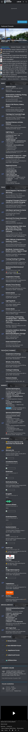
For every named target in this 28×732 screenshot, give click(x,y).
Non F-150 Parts (11, 406)
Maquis (19, 91)
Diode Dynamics (11, 517)
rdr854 (18, 671)
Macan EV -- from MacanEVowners (11, 616)
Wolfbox (8, 596)
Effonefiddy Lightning (13, 674)
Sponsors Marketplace (13, 412)
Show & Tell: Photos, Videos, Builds (15, 105)
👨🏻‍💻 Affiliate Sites (11, 660)
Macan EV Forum (11, 149)
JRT (23, 381)
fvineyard (15, 305)
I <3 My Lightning (17, 273)
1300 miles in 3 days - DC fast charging (15, 117)
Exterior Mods (10, 293)
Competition (6, 637)
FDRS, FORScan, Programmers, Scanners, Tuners (16, 240)
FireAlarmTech (17, 691)
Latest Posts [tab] (5, 47)
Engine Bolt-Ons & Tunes (13, 418)
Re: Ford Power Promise (12, 100)
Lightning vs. (10, 132)
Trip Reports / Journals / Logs (15, 114)
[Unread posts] (23, 2)
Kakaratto (17, 183)
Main (3, 83)
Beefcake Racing (11, 482)
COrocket (21, 674)
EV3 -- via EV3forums (13, 614)
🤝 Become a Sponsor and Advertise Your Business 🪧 (14, 442)
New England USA (12, 171)
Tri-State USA (11, 173)
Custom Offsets (11, 504)
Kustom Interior (11, 527)
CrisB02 (14, 672)
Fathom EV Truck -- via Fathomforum (13, 136)
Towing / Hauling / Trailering (15, 259)
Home (6, 730)
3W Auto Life (10, 450)
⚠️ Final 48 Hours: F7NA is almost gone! (15, 563)
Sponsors (5, 438)
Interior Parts (21, 393)
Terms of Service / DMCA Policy (8, 728)
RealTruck (9, 548)
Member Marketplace (13, 389)
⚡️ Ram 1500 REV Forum (13, 646)
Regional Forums (11, 165)
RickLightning (19, 111)
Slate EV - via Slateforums (14, 613)
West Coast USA (21, 177)
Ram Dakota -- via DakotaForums (15, 142)
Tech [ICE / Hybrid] (8, 350)
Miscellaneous (10, 404)
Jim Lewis (19, 207)
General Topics (11, 87)
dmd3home (20, 223)
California (10, 178)
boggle (16, 313)
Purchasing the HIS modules (13, 213)
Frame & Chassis (11, 378)
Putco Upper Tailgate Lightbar (13, 304)
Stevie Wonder (16, 346)
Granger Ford (21, 264)
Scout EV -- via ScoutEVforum (15, 145)
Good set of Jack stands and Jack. (14, 345)
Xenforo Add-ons (8, 721)
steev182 (15, 297)
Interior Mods (10, 309)
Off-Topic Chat (11, 628)
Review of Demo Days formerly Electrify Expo (17, 127)
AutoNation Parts (11, 462)
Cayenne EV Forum (12, 148)
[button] (2, 1)
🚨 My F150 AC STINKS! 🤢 (12, 272)
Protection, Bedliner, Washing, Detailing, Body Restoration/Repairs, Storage (16, 331)
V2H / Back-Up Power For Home (16, 210)
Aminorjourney (15, 486)
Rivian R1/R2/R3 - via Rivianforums (16, 141)
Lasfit (8, 535)
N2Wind (20, 101)
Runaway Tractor (17, 633)
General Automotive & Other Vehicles (15, 609)
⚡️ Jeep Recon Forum (13, 650)
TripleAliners (10, 584)
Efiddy (11, 675)
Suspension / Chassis (13, 277)
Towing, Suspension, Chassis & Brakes (14, 399)
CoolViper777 (16, 366)
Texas (16, 178)
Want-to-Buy (20, 404)
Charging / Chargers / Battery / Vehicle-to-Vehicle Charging (16, 201)
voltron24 (14, 327)
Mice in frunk (9, 90)
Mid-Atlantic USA (12, 174)
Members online (8, 668)
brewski (19, 281)
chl (13, 215)
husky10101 (19, 409)
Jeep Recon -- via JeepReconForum (11, 138)
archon (22, 671)
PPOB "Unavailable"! (11, 221)
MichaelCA (4, 674)
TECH (3, 187)
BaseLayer (9, 471)
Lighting (9, 397)
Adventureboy (21, 246)
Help (2, 730)
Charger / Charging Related (15, 396)
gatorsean (13, 671)
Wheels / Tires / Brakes (13, 285)
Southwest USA (11, 177)
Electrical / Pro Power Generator (16, 218)
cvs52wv (8, 671)
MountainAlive (16, 358)
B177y (18, 119)
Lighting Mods (10, 301)
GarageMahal (16, 574)
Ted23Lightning (20, 236)
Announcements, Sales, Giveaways (13, 416)
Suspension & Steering (13, 354)
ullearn (16, 256)
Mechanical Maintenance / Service (15, 268)
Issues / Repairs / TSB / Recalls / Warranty (16, 191)
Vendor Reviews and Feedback (15, 430)
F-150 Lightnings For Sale (14, 392)
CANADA (9, 180)
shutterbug (19, 672)
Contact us (9, 726)
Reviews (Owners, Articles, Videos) (14, 123)
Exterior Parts (11, 393)
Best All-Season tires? (11, 182)
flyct (16, 338)
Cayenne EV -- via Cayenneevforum (11, 619)
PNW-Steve (17, 675)
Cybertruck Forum (11, 146)
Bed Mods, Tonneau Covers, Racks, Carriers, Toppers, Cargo (16, 250)
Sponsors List (10, 431)
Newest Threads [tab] (16, 47)
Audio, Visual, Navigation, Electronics (13, 402)
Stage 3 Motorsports (12, 570)
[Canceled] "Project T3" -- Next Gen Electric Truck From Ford (16, 156)
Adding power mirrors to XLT (13, 296)
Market (4, 385)
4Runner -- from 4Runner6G (15, 621)
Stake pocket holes (10, 381)
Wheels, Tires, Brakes (13, 362)
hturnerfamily (16, 374)
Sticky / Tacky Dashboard (12, 337)
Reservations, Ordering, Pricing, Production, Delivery (16, 95)
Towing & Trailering (12, 370)
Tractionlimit (20, 289)
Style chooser (4, 724)
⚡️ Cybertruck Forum (13, 655)
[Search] (26, 2)
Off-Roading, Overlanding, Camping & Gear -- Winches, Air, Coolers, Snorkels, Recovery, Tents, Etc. (16, 319)
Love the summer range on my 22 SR (15, 109)
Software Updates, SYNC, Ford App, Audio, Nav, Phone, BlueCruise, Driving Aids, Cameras (16, 228)
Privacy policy (20, 728)
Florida (22, 178)
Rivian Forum (10, 143)
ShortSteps (9, 672)
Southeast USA (10, 169)
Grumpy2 (19, 197)
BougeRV (9, 494)
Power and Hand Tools (13, 342)
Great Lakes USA (11, 170)
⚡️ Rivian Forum (11, 641)
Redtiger (9, 560)
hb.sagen (7, 675)
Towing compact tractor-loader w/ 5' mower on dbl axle (14, 41)
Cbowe (18, 129)
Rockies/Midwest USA (13, 176)
